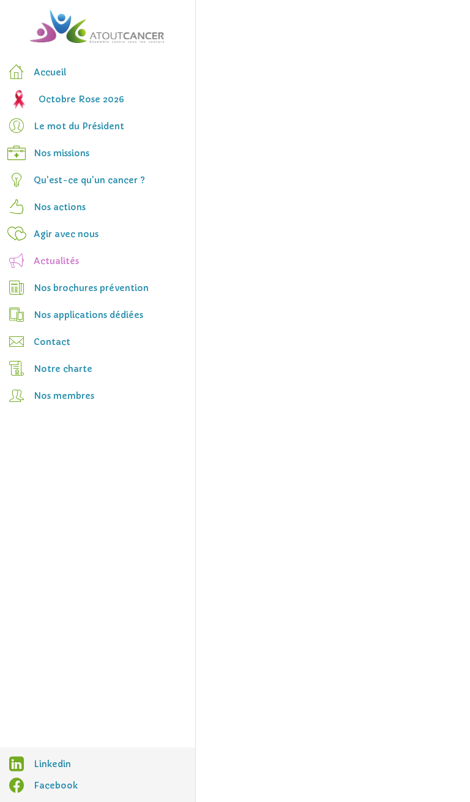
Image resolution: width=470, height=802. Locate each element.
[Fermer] (215, 19)
